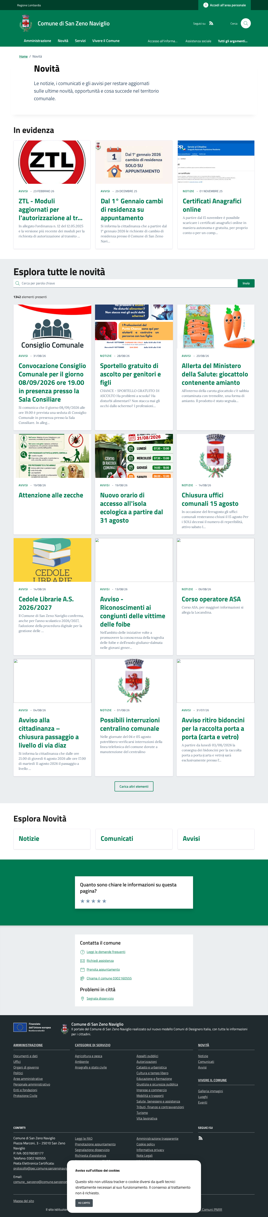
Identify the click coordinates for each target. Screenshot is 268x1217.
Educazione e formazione (154, 1078)
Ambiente (82, 1061)
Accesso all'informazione (165, 40)
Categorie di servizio (92, 1044)
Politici (18, 1072)
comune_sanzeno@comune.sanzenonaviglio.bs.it (48, 1181)
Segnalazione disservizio (92, 1149)
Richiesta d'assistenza (90, 1155)
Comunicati (206, 1061)
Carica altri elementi (134, 786)
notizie (188, 191)
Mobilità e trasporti (150, 1095)
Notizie (203, 1055)
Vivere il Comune (212, 1080)
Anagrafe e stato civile (91, 1067)
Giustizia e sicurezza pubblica (157, 1084)
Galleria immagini (210, 1090)
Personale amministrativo (31, 1084)
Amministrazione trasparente (157, 1138)
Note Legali (145, 1155)
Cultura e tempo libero (152, 1072)
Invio (246, 283)
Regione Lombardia (29, 5)
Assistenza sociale (198, 40)
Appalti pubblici (147, 1055)
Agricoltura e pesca (88, 1055)
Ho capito (84, 1203)
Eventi (202, 1102)
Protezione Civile (25, 1095)
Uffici (17, 1061)
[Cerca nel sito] (246, 23)
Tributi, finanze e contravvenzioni (160, 1106)
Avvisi (202, 1067)
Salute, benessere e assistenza (158, 1101)
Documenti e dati (25, 1055)
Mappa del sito (23, 1200)
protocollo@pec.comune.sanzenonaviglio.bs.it (45, 1168)
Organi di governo (26, 1067)
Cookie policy (146, 1144)
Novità (203, 1044)
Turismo (142, 1112)
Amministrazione (28, 1044)
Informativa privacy (150, 1149)
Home (23, 56)
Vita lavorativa (147, 1118)
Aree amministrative (28, 1078)
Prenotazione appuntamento (95, 1144)
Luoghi (203, 1096)
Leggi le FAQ (84, 1138)
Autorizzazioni (147, 1061)
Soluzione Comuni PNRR (204, 1209)
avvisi (23, 191)
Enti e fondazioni (25, 1089)
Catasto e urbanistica (152, 1067)
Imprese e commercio (152, 1089)
